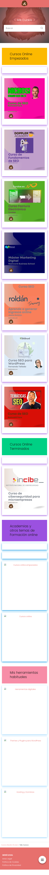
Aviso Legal (7, 859)
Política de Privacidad (11, 865)
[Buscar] (41, 27)
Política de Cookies (10, 862)
